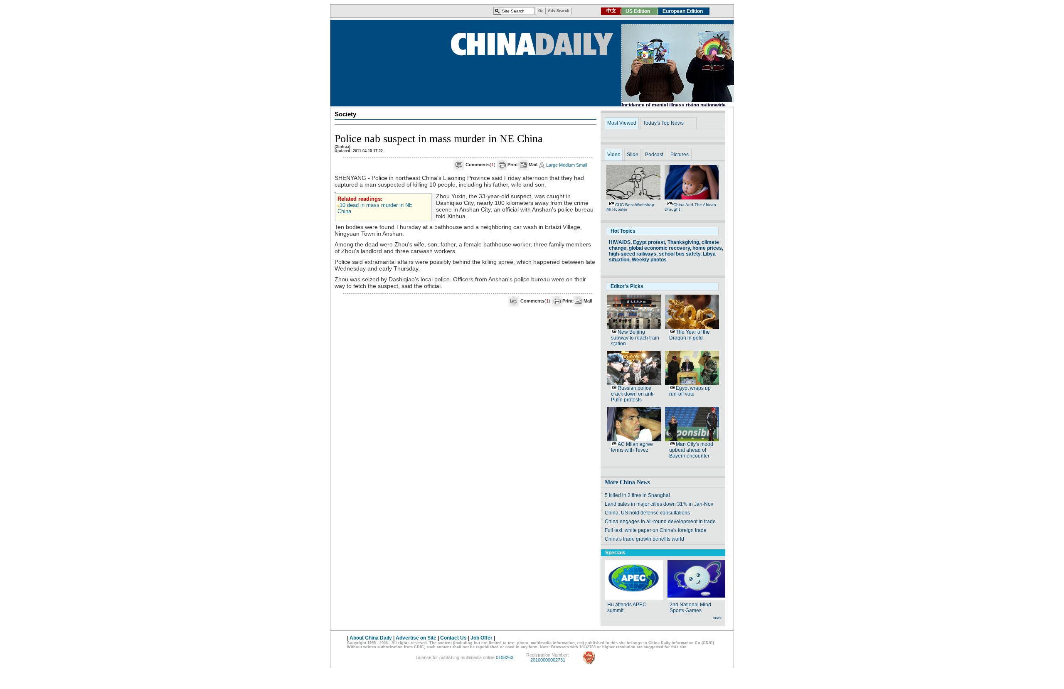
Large (552, 164)
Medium (567, 164)
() (480, 164)
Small (581, 164)
